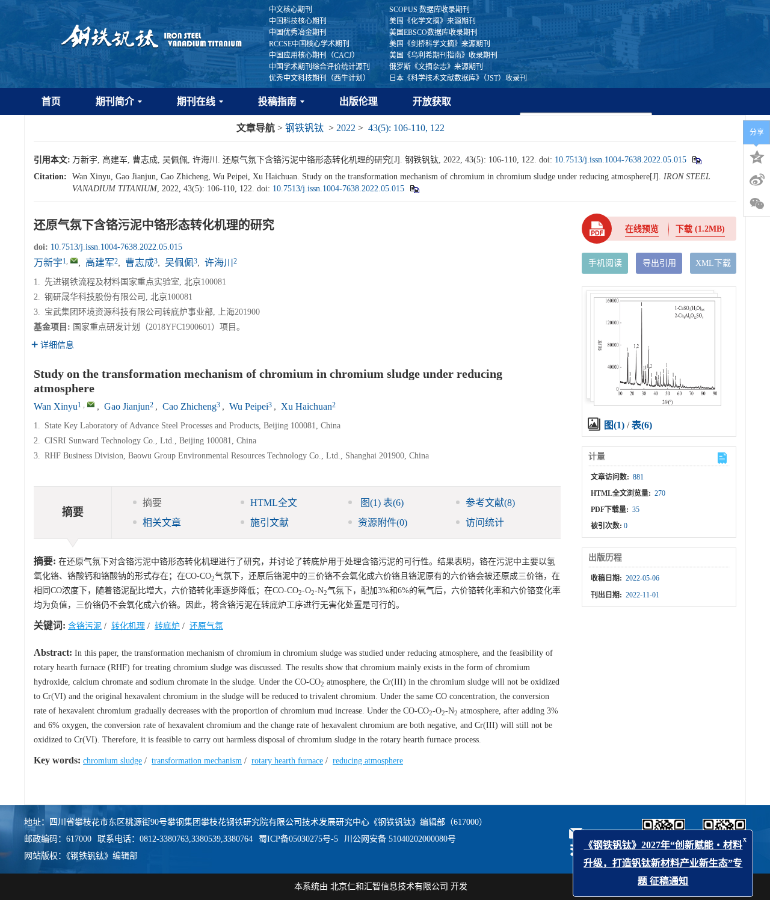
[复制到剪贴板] (696, 159)
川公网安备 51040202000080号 (400, 838)
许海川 (219, 262)
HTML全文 (273, 503)
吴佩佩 (179, 262)
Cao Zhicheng (189, 406)
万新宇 (48, 262)
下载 (700, 228)
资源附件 (382, 522)
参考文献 (490, 503)
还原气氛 (206, 625)
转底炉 (167, 625)
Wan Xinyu (56, 406)
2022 (346, 128)
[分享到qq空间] (757, 155)
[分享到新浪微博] (757, 179)
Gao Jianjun (127, 406)
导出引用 (659, 263)
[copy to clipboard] (414, 188)
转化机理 (128, 625)
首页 (51, 101)
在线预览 (642, 228)
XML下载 (713, 263)
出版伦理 (358, 101)
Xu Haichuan (306, 406)
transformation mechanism (197, 760)
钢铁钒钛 (304, 128)
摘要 (152, 503)
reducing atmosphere (368, 760)
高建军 (99, 262)
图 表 (381, 503)
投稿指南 (277, 101)
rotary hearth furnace (287, 760)
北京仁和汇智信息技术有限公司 (389, 886)
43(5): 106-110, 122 (406, 128)
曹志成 (139, 262)
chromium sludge (112, 760)
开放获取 (432, 101)
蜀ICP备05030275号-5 (298, 838)
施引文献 (269, 522)
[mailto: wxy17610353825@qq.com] (91, 404)
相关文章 (162, 522)
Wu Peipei (248, 406)
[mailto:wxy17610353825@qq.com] (74, 260)
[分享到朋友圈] (757, 204)
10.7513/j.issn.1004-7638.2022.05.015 (620, 159)
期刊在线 (196, 101)
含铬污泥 (85, 625)
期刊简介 (115, 101)
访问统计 (485, 522)
